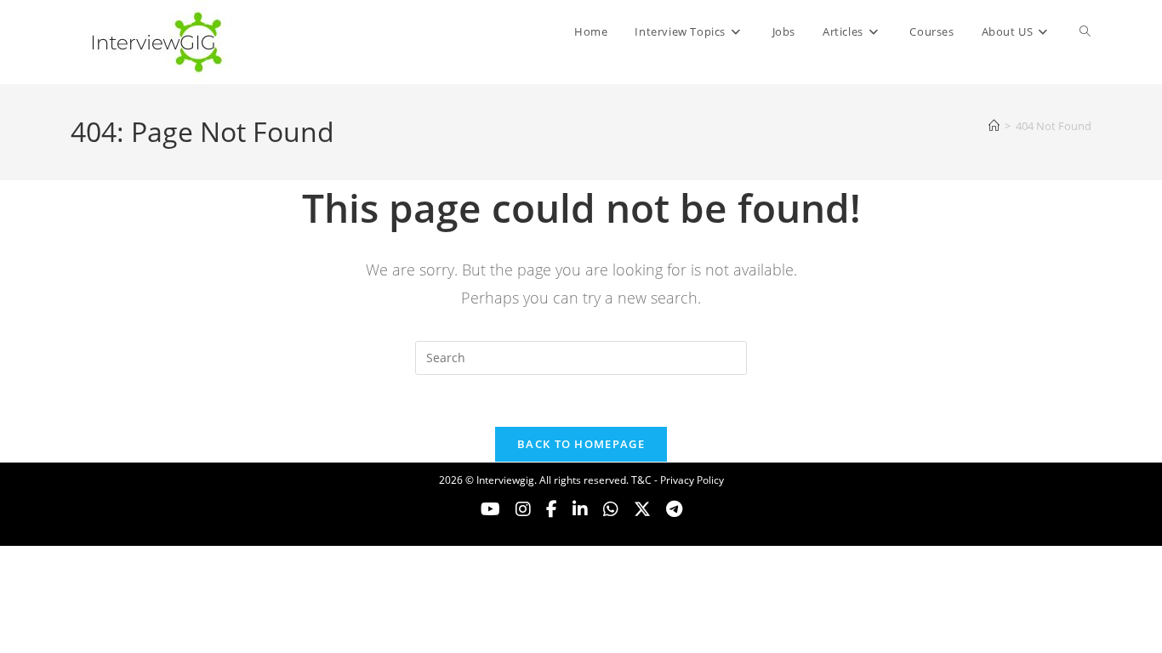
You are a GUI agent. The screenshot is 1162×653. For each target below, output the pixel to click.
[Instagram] (523, 509)
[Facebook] (551, 509)
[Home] (994, 125)
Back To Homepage (581, 443)
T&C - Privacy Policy (677, 480)
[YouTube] (490, 509)
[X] (610, 509)
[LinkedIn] (580, 509)
